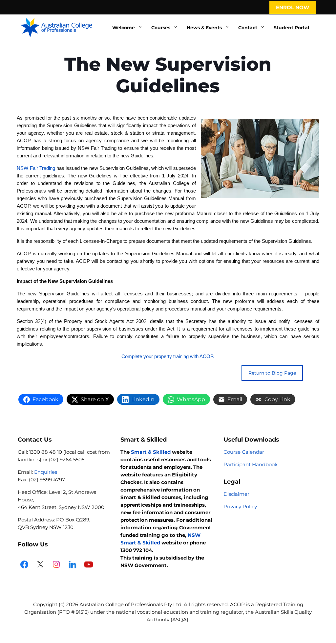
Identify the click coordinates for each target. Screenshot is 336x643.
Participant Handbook (250, 464)
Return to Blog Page (272, 373)
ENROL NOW (292, 7)
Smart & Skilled (151, 452)
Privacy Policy (240, 506)
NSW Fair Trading (36, 168)
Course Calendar (243, 452)
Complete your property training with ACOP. (167, 356)
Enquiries (45, 472)
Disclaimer (236, 494)
